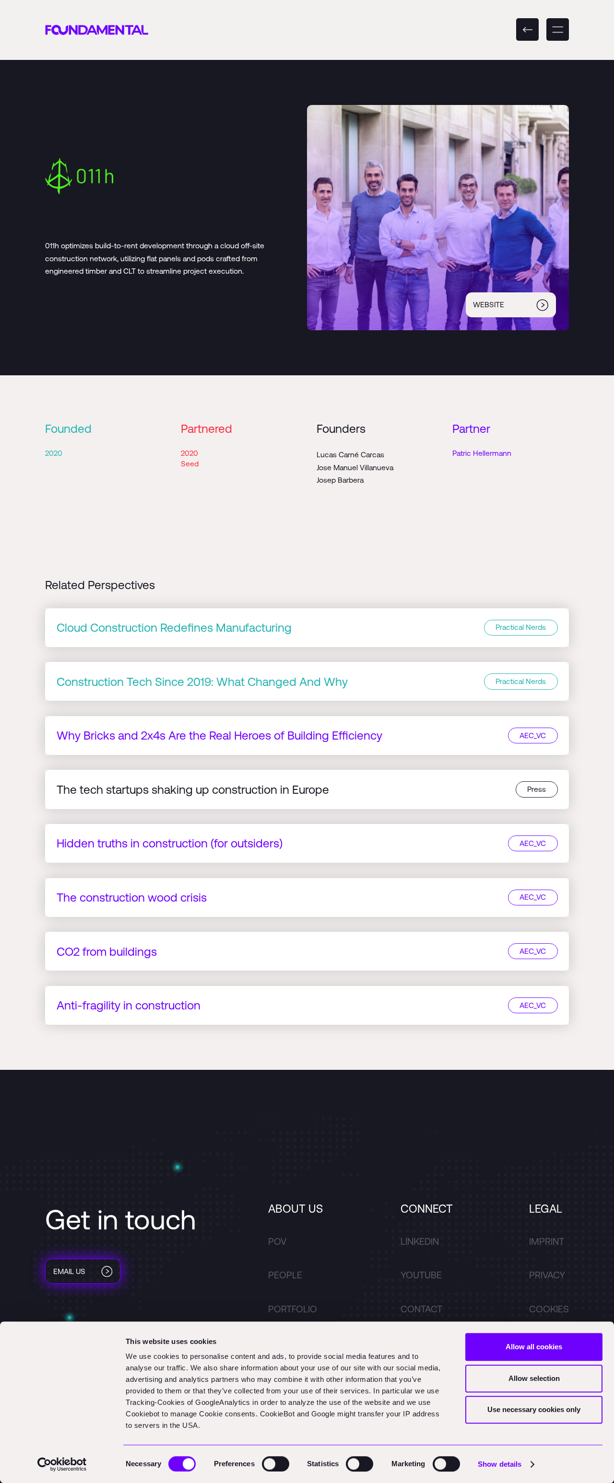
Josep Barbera (340, 479)
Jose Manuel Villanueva (355, 467)
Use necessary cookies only (533, 1409)
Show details (499, 1464)
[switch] (275, 1463)
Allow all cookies (534, 1347)
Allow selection (534, 1378)
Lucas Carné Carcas (350, 454)
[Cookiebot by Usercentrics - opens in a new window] (62, 1464)
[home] (96, 29)
